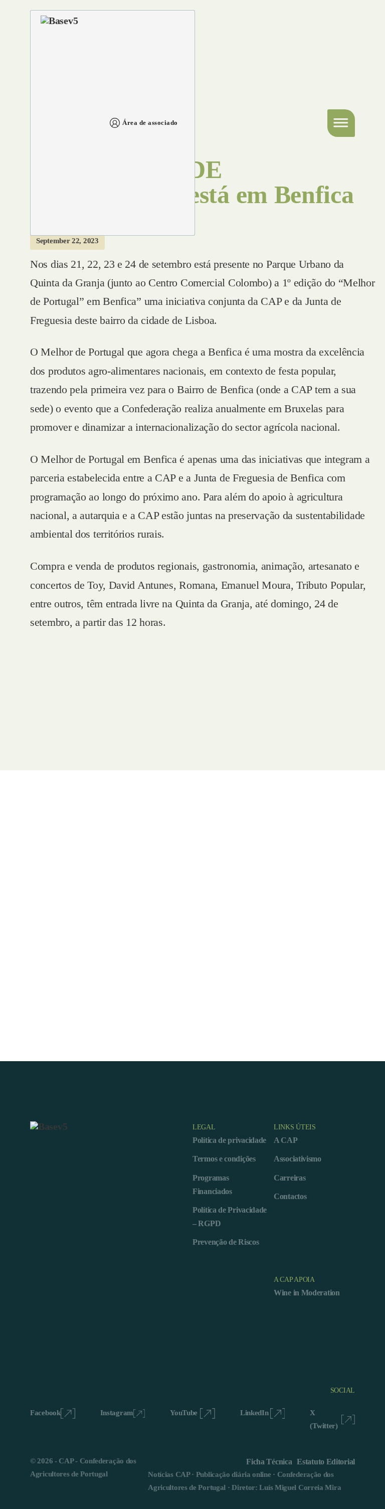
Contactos (290, 1196)
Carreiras (289, 1177)
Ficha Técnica (269, 1461)
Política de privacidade (229, 1140)
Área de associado (150, 122)
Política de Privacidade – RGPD (229, 1217)
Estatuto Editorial (326, 1461)
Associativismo (297, 1158)
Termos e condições (224, 1158)
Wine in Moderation (307, 1292)
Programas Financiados (212, 1184)
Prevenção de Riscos (225, 1242)
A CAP (286, 1140)
